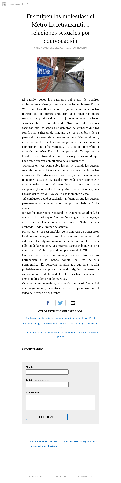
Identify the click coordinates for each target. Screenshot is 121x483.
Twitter (60, 303)
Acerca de (35, 476)
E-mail (37, 380)
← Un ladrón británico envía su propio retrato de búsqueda (42, 443)
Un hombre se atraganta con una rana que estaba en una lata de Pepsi (60, 318)
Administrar (85, 476)
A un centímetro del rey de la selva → (80, 443)
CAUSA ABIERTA (19, 4)
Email (73, 303)
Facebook (48, 303)
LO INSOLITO (80, 48)
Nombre (30, 367)
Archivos (60, 476)
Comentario (32, 392)
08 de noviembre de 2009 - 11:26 (52, 48)
